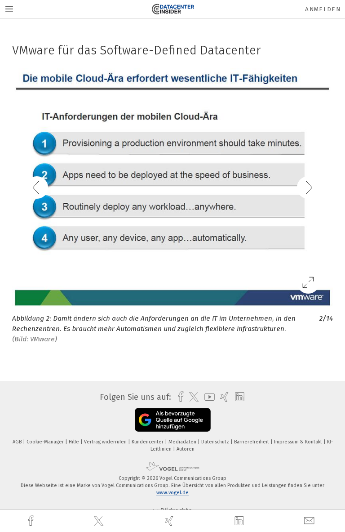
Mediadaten (183, 442)
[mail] (310, 521)
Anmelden (323, 9)
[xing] (170, 521)
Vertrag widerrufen (106, 442)
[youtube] (207, 396)
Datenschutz (215, 442)
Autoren (186, 449)
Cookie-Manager (46, 442)
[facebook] (31, 521)
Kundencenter (148, 442)
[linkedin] (240, 521)
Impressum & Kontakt (298, 442)
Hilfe (74, 442)
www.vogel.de (172, 493)
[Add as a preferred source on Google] (173, 420)
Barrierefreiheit (252, 442)
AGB (18, 442)
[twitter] (100, 521)
